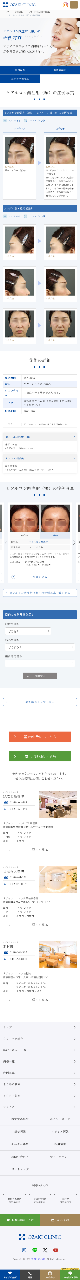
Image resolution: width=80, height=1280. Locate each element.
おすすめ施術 (20, 1119)
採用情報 (60, 1144)
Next (74, 542)
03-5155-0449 (18, 809)
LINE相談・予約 (43, 756)
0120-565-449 (18, 802)
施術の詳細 (60, 70)
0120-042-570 (18, 952)
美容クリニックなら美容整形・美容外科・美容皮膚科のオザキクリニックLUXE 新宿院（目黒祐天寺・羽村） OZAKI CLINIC (19, 4)
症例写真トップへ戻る (40, 702)
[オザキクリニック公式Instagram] (65, 4)
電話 (30, 1277)
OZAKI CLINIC (38, 1259)
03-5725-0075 (18, 884)
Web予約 (63, 1220)
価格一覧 (9, 1061)
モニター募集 (20, 1144)
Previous (6, 542)
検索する (40, 676)
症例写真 (20, 70)
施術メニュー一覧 (14, 1050)
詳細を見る (40, 577)
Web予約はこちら (42, 736)
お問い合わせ (20, 1157)
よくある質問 (12, 1084)
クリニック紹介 (13, 1038)
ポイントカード (60, 1119)
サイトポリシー (60, 1157)
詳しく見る (40, 850)
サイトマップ (20, 1169)
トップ (7, 1027)
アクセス (9, 1107)
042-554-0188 (18, 959)
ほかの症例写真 (20, 78)
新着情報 (20, 1131)
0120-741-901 (18, 877)
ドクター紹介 (12, 1096)
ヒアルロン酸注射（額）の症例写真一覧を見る (40, 593)
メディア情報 (60, 1131)
